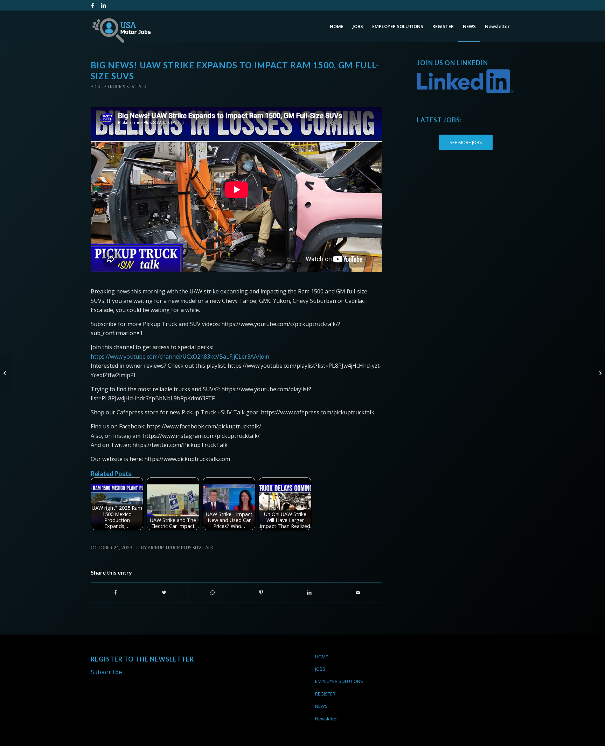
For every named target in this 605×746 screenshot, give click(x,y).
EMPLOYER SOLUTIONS (339, 681)
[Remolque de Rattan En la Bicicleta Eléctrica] (599, 373)
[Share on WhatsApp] (212, 592)
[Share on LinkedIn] (309, 592)
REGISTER (325, 694)
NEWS (321, 706)
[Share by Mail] (358, 592)
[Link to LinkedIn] (103, 5)
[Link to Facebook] (93, 5)
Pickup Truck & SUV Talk (118, 86)
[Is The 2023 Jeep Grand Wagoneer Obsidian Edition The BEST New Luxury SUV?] (5, 373)
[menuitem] (336, 26)
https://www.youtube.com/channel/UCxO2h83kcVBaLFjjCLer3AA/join (180, 356)
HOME (321, 656)
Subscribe (106, 672)
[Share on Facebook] (115, 592)
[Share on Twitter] (164, 592)
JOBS (320, 669)
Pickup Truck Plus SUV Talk (180, 547)
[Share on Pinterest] (261, 592)
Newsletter (326, 719)
